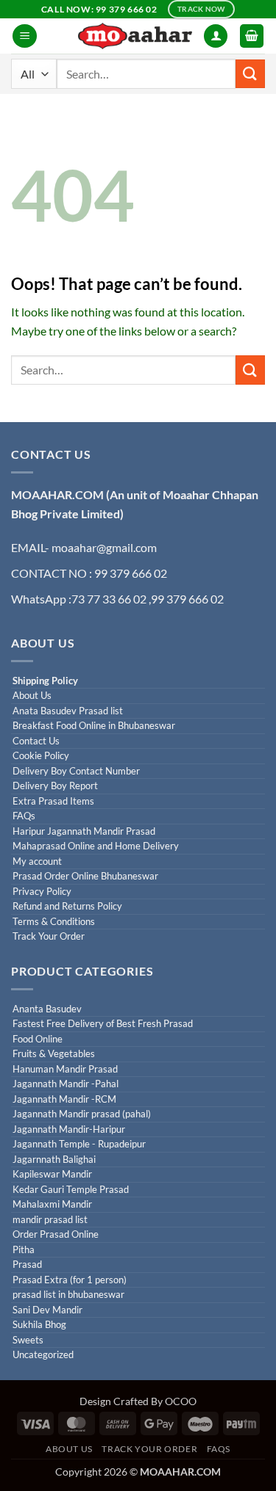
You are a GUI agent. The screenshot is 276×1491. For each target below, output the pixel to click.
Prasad (27, 1264)
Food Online (38, 1039)
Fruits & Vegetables (54, 1053)
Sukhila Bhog (39, 1324)
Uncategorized (43, 1354)
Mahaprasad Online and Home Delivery (96, 846)
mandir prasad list (50, 1219)
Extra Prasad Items (53, 801)
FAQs (24, 815)
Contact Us (36, 741)
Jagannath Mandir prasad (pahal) (82, 1114)
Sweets (28, 1340)
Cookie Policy (41, 755)
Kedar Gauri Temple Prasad (71, 1189)
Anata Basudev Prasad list (68, 711)
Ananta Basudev (47, 1009)
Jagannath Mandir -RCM (64, 1099)
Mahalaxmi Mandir (52, 1204)
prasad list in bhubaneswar (68, 1294)
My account (37, 861)
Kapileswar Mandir (52, 1174)
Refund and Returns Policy (67, 906)
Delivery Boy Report (55, 785)
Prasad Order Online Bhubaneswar (85, 876)
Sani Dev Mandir (47, 1310)
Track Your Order (49, 936)
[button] (25, 36)
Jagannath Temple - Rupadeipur (79, 1144)
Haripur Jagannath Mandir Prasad (84, 831)
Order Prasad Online (56, 1234)
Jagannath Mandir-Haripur (69, 1129)
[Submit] (250, 73)
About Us (32, 695)
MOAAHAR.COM (57, 494)
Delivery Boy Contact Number (76, 771)
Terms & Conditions (54, 921)
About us (69, 1448)
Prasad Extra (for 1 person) (70, 1279)
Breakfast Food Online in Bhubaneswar (94, 725)
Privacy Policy (42, 891)
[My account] (215, 36)
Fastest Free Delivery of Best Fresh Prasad (103, 1023)
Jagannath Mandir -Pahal (65, 1083)
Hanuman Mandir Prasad (65, 1069)
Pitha (24, 1249)
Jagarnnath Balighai (54, 1159)
